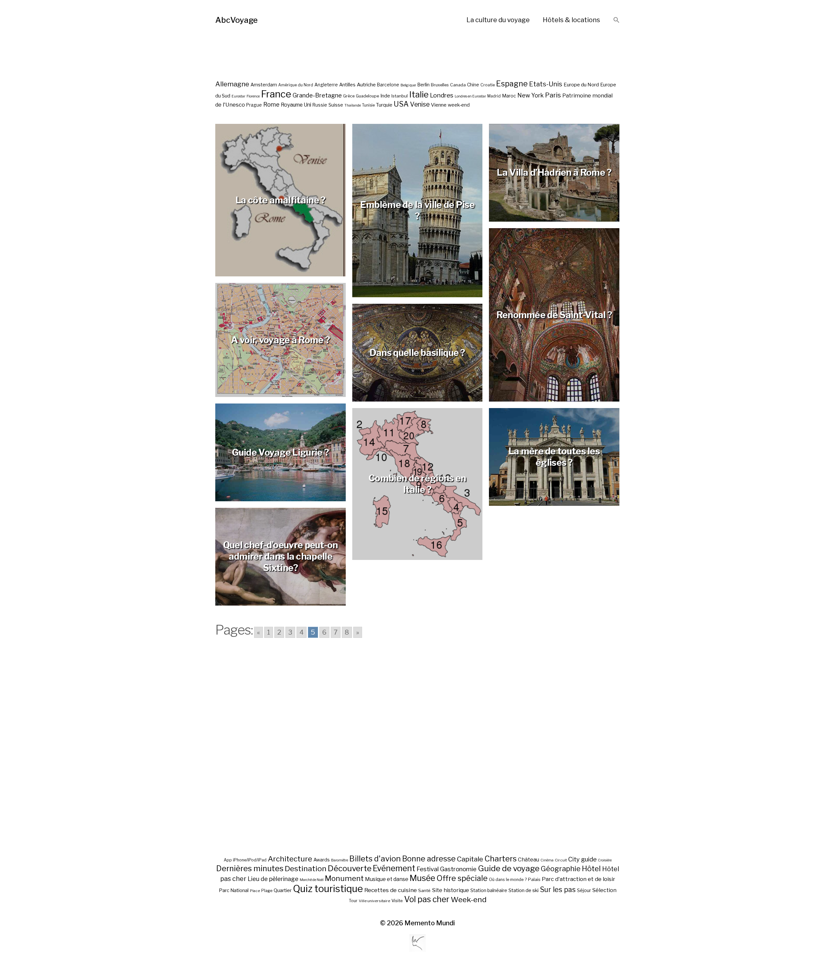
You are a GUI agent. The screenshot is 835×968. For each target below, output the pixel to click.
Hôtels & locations (571, 20)
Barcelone (388, 84)
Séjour (584, 890)
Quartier (283, 890)
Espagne (512, 83)
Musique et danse (386, 879)
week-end (459, 105)
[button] (616, 20)
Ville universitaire (374, 901)
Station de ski (524, 890)
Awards (321, 859)
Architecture (290, 858)
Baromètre (339, 860)
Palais (534, 879)
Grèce (349, 96)
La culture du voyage (498, 20)
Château (528, 859)
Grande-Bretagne (317, 95)
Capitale (470, 859)
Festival (428, 869)
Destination (305, 868)
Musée (422, 878)
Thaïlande (352, 105)
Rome (271, 104)
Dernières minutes (249, 868)
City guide (582, 859)
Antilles (347, 84)
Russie (319, 105)
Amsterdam (263, 84)
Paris (553, 95)
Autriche (366, 84)
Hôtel (591, 868)
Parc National (234, 890)
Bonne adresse (429, 858)
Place (255, 890)
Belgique (408, 85)
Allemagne (232, 84)
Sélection (604, 890)
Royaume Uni (296, 105)
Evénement (394, 868)
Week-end (469, 899)
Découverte (350, 868)
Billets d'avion (375, 858)
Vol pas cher (426, 899)
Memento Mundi (429, 923)
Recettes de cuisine (390, 890)
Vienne (439, 105)
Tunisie (368, 105)
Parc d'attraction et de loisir (578, 879)
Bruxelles (440, 84)
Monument (344, 878)
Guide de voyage (508, 868)
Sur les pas (558, 890)
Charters (500, 858)
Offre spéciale (462, 878)
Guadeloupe (367, 96)
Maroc (509, 95)
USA (401, 104)
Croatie (487, 84)
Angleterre (326, 84)
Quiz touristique (328, 888)
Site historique (450, 890)
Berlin (423, 85)
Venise (420, 104)
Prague (254, 105)
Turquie (384, 105)
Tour (353, 900)
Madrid (494, 96)
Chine (473, 84)
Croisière (605, 860)
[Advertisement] (417, 756)
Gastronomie (458, 869)
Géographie (561, 868)
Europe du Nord (581, 84)
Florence (253, 96)
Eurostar (238, 96)
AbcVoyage (236, 20)
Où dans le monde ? (508, 879)
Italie (419, 94)
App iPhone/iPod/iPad (245, 860)
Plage (266, 890)
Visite (397, 900)
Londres (441, 95)
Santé (424, 890)
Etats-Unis (545, 84)
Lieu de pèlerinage (273, 878)
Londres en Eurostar (470, 96)
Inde (385, 96)
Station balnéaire (488, 890)
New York (530, 95)
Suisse (335, 105)
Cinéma (547, 860)
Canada (458, 84)
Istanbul (399, 95)
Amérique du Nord (295, 85)
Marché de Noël (312, 880)
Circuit (561, 860)
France (276, 94)
